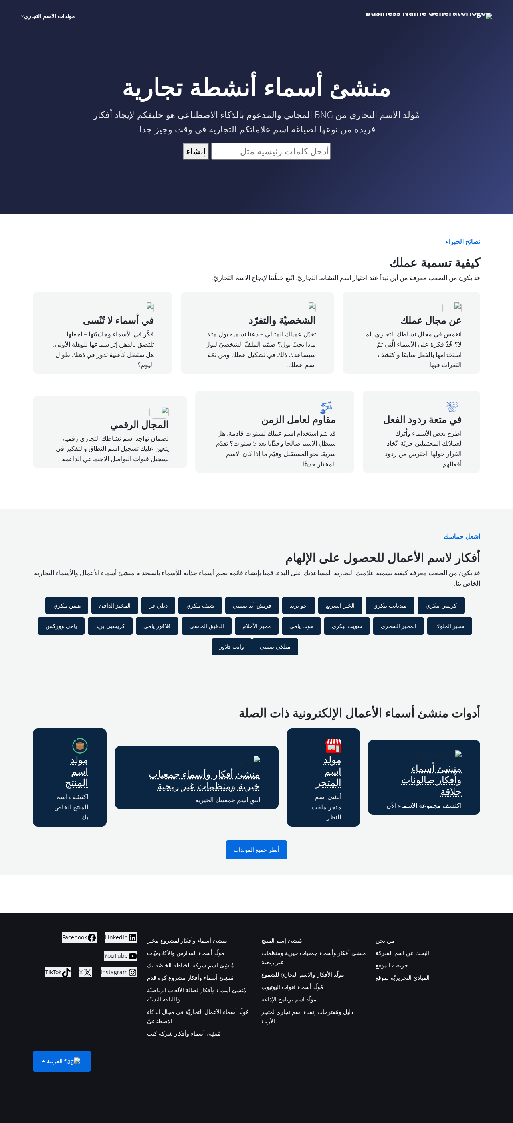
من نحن (385, 940)
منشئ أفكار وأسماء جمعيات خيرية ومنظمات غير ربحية (204, 779)
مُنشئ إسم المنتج (281, 940)
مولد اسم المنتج (76, 771)
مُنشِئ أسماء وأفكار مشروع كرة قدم (190, 977)
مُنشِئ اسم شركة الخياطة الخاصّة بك (190, 965)
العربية (54, 1061)
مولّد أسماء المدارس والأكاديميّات (185, 953)
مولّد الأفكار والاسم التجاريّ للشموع (302, 974)
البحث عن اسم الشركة (402, 953)
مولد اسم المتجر (328, 771)
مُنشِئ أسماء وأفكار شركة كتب (184, 1033)
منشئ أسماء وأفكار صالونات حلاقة (431, 780)
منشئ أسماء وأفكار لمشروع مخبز (187, 940)
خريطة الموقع (392, 965)
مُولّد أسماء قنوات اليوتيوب (292, 987)
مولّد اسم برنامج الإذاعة (289, 999)
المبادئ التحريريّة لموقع (403, 977)
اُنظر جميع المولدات (256, 849)
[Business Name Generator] (429, 16)
